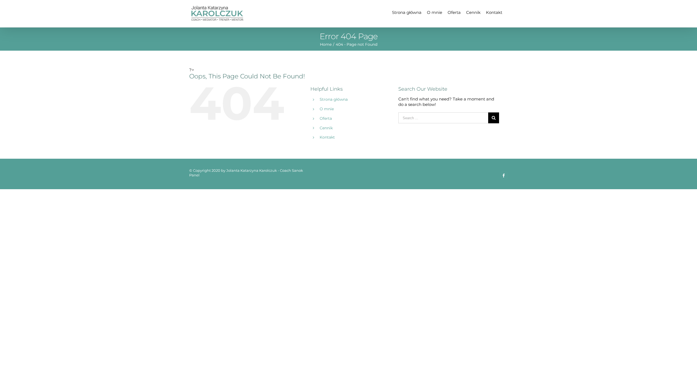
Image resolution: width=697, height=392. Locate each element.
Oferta (326, 118)
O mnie (327, 108)
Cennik (326, 127)
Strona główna (334, 99)
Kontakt (327, 137)
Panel (194, 175)
